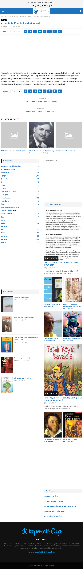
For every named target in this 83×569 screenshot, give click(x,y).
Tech (2, 230)
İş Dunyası (4, 195)
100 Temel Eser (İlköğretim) (11, 166)
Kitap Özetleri (49, 2)
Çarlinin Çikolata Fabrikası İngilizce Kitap (72, 339)
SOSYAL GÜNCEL (6, 214)
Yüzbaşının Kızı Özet (21, 297)
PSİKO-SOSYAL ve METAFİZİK (10, 207)
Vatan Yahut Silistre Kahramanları (70, 440)
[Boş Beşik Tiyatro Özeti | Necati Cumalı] (53, 289)
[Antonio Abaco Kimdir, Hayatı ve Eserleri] (53, 324)
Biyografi (4, 20)
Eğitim (3, 185)
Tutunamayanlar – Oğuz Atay (24, 358)
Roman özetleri (6, 211)
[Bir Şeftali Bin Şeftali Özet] (7, 385)
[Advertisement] (41, 54)
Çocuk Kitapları (6, 179)
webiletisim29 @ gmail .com (45, 552)
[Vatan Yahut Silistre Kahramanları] (72, 425)
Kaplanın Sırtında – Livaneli (24, 317)
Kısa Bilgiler (5, 201)
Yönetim (4, 242)
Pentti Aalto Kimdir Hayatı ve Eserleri (41, 111)
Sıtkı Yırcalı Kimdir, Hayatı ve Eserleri (41, 102)
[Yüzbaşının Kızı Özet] (7, 304)
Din (2, 182)
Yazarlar (40, 2)
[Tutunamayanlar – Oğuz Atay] (7, 365)
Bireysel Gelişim (6, 172)
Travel (3, 233)
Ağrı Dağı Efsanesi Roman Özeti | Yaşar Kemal (60, 506)
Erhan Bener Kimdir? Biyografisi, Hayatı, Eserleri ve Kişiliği (41, 152)
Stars (3, 220)
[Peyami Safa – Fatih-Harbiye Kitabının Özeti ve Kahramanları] (72, 289)
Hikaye (3, 188)
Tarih (3, 223)
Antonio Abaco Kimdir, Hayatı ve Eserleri (51, 339)
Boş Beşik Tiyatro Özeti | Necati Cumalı (52, 305)
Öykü (3, 204)
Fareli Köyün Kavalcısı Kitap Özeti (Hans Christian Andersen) (63, 399)
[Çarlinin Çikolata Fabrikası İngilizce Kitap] (72, 324)
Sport (3, 217)
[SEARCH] (79, 161)
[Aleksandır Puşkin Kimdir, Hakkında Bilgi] (53, 425)
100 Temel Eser (31, 2)
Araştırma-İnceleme (8, 169)
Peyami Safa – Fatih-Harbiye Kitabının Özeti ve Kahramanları (72, 306)
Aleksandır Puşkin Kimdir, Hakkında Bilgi (52, 440)
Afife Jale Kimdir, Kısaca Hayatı (13, 151)
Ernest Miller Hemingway (65, 151)
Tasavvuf (4, 227)
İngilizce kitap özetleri (9, 191)
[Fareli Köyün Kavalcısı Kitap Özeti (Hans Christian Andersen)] (63, 370)
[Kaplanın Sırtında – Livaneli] (7, 324)
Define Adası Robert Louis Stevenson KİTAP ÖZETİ (61, 264)
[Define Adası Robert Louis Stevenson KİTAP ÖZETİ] (63, 235)
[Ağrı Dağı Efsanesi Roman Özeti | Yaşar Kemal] (7, 344)
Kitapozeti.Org (41, 531)
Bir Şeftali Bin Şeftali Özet (23, 378)
